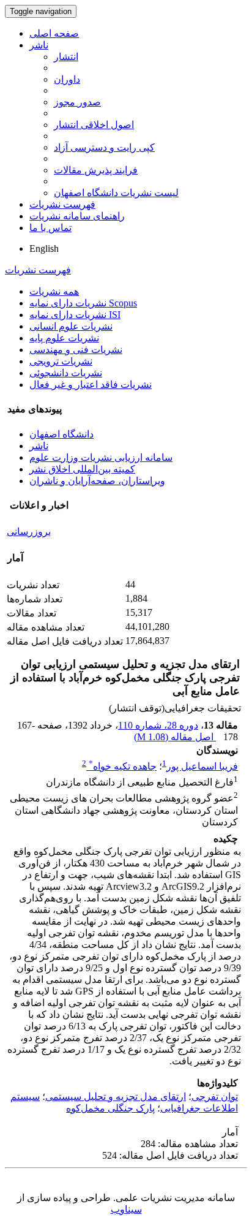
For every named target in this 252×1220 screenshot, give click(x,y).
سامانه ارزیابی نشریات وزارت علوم (100, 457)
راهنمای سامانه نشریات (77, 216)
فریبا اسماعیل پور (202, 766)
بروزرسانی (29, 531)
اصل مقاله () (175, 737)
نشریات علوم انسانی (71, 326)
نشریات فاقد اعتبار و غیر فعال (90, 384)
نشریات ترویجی (60, 361)
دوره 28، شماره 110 (158, 725)
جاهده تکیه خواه (123, 766)
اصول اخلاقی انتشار (94, 124)
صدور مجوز (77, 102)
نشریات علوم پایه (64, 338)
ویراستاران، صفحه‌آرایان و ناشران (97, 480)
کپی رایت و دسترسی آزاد (104, 147)
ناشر (38, 45)
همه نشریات (54, 291)
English (44, 248)
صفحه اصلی (54, 33)
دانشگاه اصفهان (61, 434)
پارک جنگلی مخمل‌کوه (110, 1108)
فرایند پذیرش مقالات (96, 170)
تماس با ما (50, 227)
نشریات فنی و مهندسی (75, 349)
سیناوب (126, 1209)
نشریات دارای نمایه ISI (74, 314)
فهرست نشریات (62, 204)
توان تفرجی (214, 1096)
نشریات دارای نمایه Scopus (83, 303)
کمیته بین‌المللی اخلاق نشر (82, 469)
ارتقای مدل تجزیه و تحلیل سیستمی (115, 1096)
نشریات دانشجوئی (65, 373)
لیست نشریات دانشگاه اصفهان (116, 193)
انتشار (66, 56)
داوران (67, 79)
